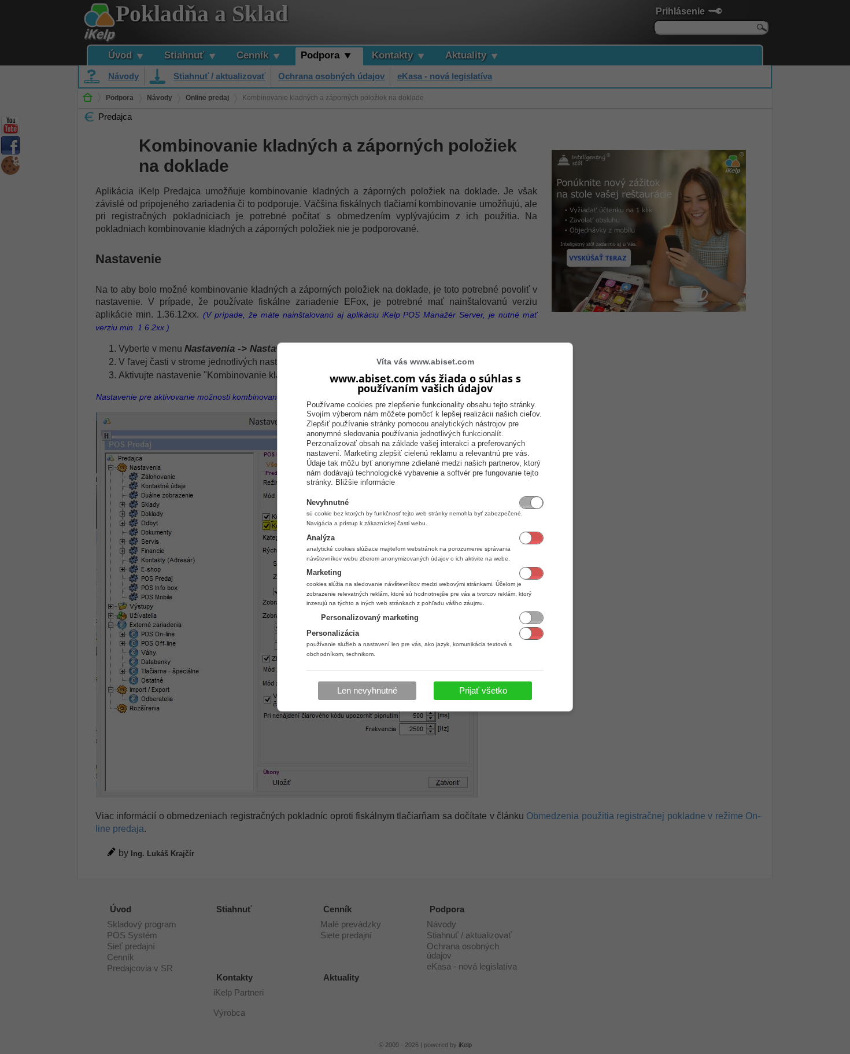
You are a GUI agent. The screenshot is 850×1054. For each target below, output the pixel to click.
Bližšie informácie (365, 482)
